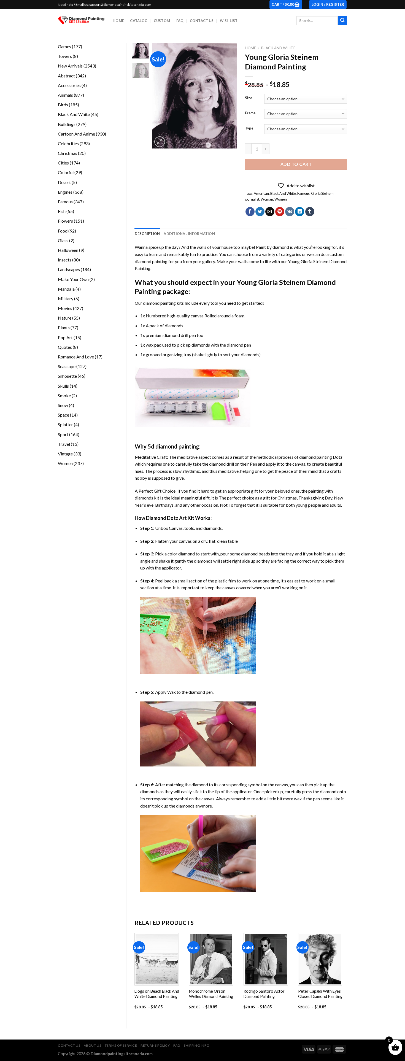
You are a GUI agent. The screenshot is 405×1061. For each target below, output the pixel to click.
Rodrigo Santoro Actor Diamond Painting (264, 994)
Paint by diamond (272, 247)
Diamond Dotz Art (166, 518)
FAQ (180, 20)
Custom (162, 20)
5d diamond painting (173, 446)
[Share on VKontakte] (289, 211)
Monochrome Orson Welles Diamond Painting (211, 994)
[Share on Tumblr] (309, 211)
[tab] (147, 233)
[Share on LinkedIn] (299, 211)
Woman (267, 199)
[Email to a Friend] (269, 211)
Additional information (189, 233)
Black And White (278, 48)
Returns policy (155, 1045)
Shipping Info (196, 1045)
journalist (252, 199)
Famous (303, 193)
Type (249, 128)
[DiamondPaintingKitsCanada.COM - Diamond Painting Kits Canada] (81, 21)
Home (118, 20)
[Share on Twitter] (259, 211)
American (261, 193)
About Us (92, 1045)
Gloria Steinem (322, 193)
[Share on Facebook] (250, 211)
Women (280, 199)
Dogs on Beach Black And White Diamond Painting (156, 994)
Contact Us (202, 20)
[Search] (342, 20)
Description (147, 233)
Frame (250, 113)
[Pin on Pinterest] (279, 211)
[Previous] (161, 95)
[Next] (228, 95)
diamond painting (159, 303)
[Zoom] (159, 141)
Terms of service (121, 1045)
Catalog (138, 20)
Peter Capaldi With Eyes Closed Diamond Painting (320, 994)
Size (248, 98)
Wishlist (229, 20)
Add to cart (296, 164)
